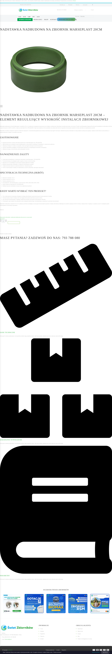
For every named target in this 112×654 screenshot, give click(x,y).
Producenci (38, 19)
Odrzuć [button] (74, 0)
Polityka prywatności (96, 652)
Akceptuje (105, 652)
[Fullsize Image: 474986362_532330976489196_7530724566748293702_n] (56, 603)
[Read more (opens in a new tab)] (62, 5)
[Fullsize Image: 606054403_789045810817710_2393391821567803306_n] (12, 603)
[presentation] (0, 106)
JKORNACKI (10, 650)
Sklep (46, 19)
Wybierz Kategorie (25, 19)
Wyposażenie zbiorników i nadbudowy (8, 217)
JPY (33, 16)
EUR (24, 16)
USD (19, 16)
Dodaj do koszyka (14, 222)
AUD (38, 16)
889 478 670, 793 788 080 (10, 637)
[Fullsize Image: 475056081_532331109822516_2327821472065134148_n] (77, 603)
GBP (29, 16)
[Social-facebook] (93, 5)
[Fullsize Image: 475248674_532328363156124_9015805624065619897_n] (34, 603)
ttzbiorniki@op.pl (8, 639)
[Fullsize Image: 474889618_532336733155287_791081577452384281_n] (99, 603)
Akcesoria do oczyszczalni (26, 217)
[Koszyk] (89, 9)
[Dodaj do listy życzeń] (1, 213)
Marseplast (2, 218)
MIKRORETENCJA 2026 (66, 19)
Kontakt (53, 19)
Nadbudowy (18, 217)
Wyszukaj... (77, 16)
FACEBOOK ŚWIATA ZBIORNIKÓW (56, 590)
